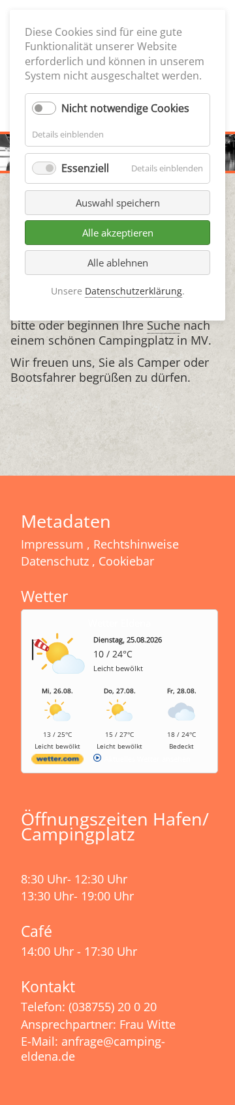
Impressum (52, 544)
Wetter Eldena (119, 622)
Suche (163, 325)
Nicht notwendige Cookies (125, 108)
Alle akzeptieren (117, 232)
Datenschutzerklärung (133, 291)
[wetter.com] (57, 761)
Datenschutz (55, 561)
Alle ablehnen (117, 262)
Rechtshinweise (136, 544)
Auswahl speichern (118, 202)
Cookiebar (126, 561)
